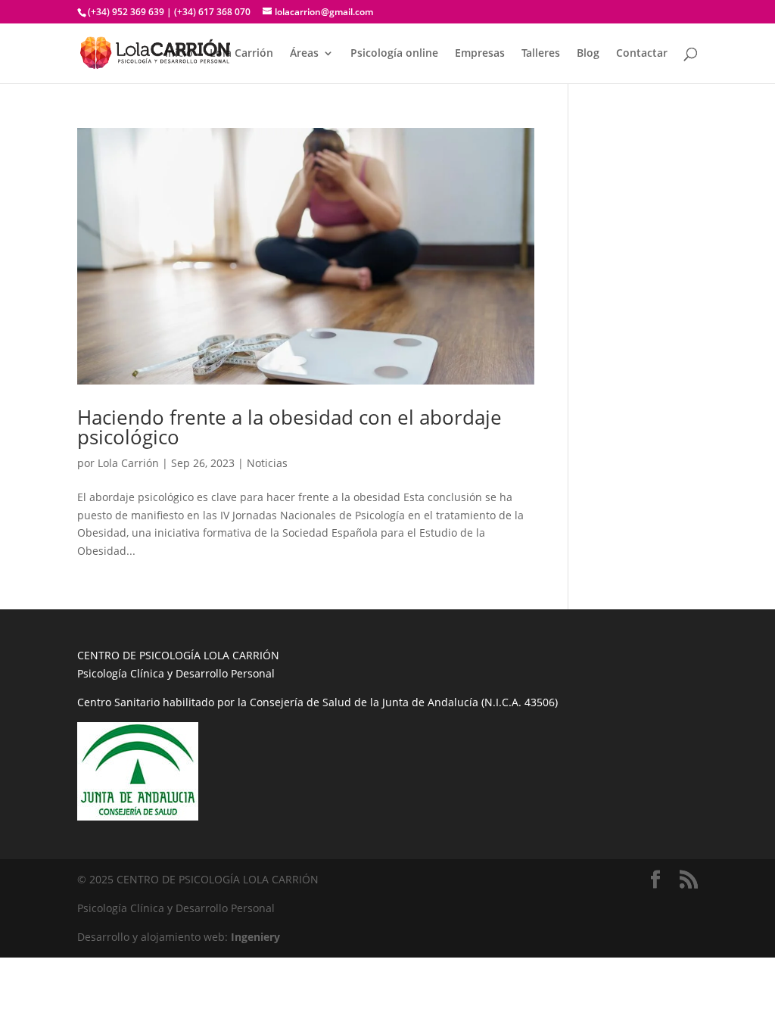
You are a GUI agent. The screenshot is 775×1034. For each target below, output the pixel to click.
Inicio (179, 54)
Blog (588, 54)
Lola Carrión (241, 54)
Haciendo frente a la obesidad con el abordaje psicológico (289, 426)
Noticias (267, 463)
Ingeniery (255, 937)
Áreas (304, 54)
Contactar (642, 54)
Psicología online (394, 54)
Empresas (480, 54)
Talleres (540, 54)
